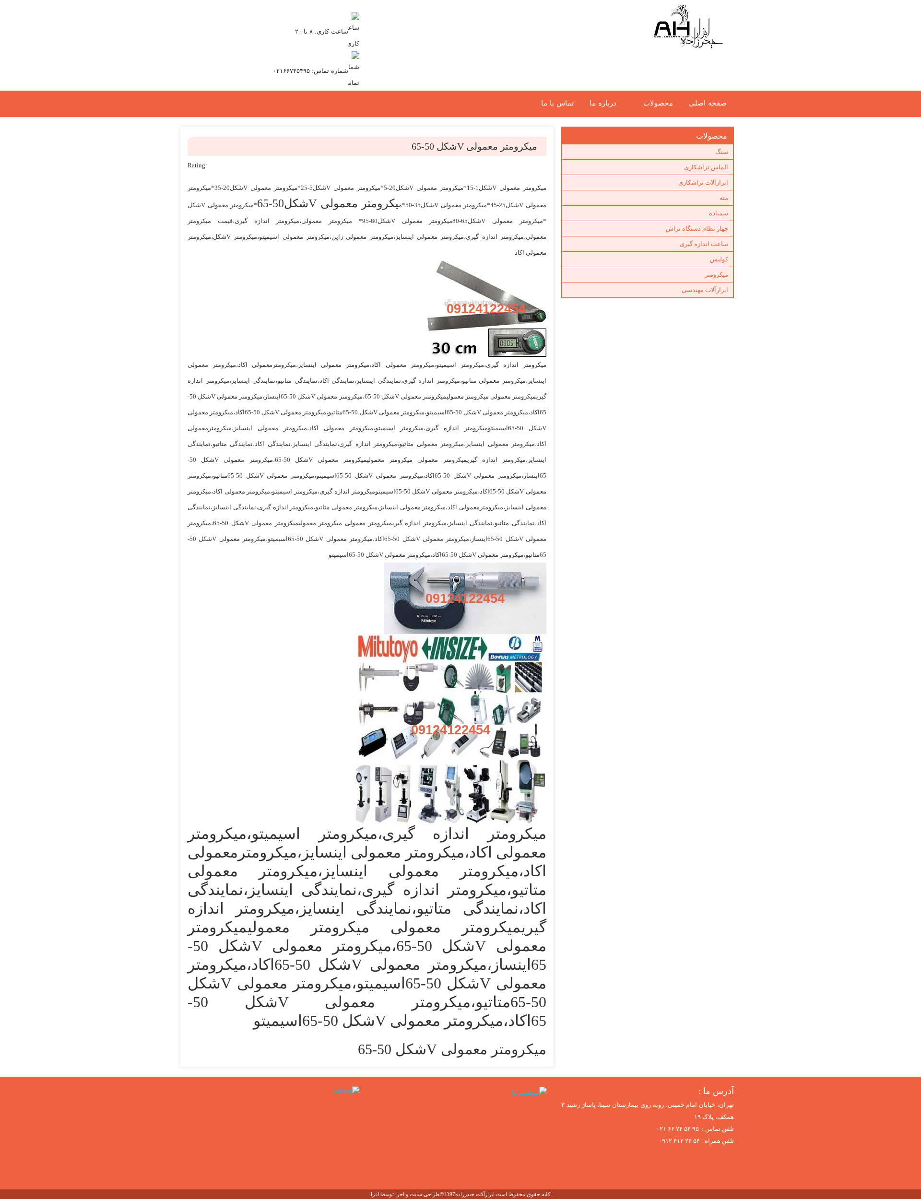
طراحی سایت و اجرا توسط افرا (405, 1194)
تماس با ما (557, 103)
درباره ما (603, 103)
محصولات (658, 103)
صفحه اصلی (708, 103)
